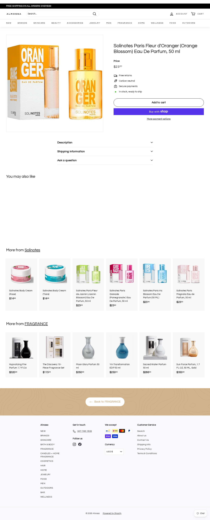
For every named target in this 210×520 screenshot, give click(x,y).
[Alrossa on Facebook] (79, 444)
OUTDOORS (188, 23)
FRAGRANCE (125, 23)
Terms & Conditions (147, 453)
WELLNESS (157, 23)
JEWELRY (94, 23)
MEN (108, 23)
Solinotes (32, 250)
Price (117, 61)
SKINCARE (39, 23)
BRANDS (22, 23)
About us (141, 436)
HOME (141, 23)
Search (141, 431)
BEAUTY (56, 23)
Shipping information (71, 151)
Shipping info (144, 444)
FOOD (173, 23)
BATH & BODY (47, 444)
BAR (42, 492)
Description (64, 142)
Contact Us (143, 440)
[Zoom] (54, 83)
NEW (9, 23)
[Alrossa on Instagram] (74, 444)
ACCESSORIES (75, 23)
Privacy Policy (144, 449)
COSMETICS (46, 461)
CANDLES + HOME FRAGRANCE (49, 455)
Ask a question (67, 160)
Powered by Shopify (112, 513)
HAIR (43, 466)
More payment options (159, 119)
